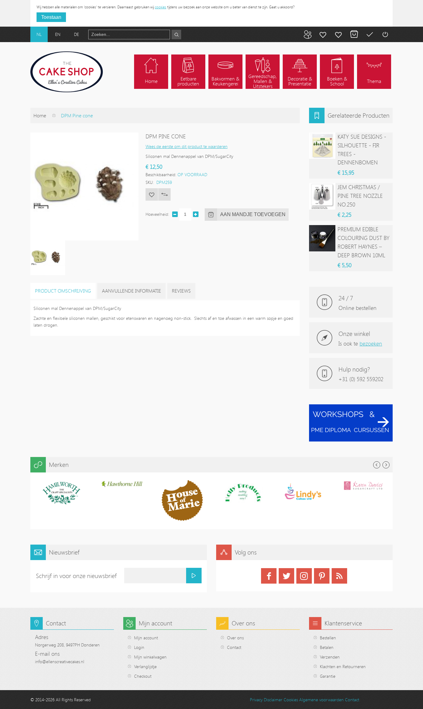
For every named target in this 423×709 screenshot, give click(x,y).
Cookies (291, 699)
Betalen (369, 34)
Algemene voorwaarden (321, 699)
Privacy (256, 699)
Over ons (235, 638)
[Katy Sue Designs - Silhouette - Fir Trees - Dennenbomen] (322, 146)
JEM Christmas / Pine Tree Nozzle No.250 (360, 195)
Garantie (327, 676)
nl (39, 34)
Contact (234, 647)
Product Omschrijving (63, 290)
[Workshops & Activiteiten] (351, 408)
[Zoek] (176, 34)
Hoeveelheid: (157, 214)
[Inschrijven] (194, 575)
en (57, 34)
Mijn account (323, 34)
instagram (304, 576)
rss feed (339, 576)
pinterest (321, 576)
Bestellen (328, 638)
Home (39, 115)
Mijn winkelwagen (354, 34)
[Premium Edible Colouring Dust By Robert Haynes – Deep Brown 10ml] (322, 238)
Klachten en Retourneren (343, 666)
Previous (376, 464)
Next (386, 464)
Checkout (142, 676)
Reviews (181, 290)
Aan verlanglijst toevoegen (152, 194)
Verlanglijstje (145, 666)
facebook (269, 576)
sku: (150, 182)
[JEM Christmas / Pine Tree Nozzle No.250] (322, 196)
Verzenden (330, 657)
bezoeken (371, 343)
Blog (307, 34)
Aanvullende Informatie (131, 290)
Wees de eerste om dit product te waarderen (187, 146)
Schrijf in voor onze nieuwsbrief (76, 576)
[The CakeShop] (66, 71)
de (76, 34)
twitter (286, 576)
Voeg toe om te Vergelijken (164, 194)
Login (139, 647)
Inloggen (385, 34)
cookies (160, 6)
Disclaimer (273, 699)
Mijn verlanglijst (338, 34)
